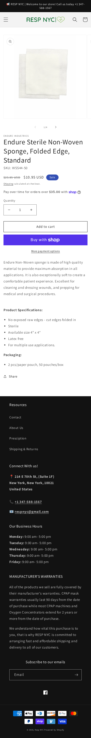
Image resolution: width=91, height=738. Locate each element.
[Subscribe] (76, 674)
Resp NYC (39, 729)
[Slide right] (56, 127)
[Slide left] (35, 127)
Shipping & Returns (23, 449)
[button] (6, 19)
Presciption (18, 438)
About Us (16, 428)
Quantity (9, 201)
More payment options (45, 251)
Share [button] (13, 376)
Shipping (8, 183)
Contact (15, 417)
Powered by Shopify (54, 729)
